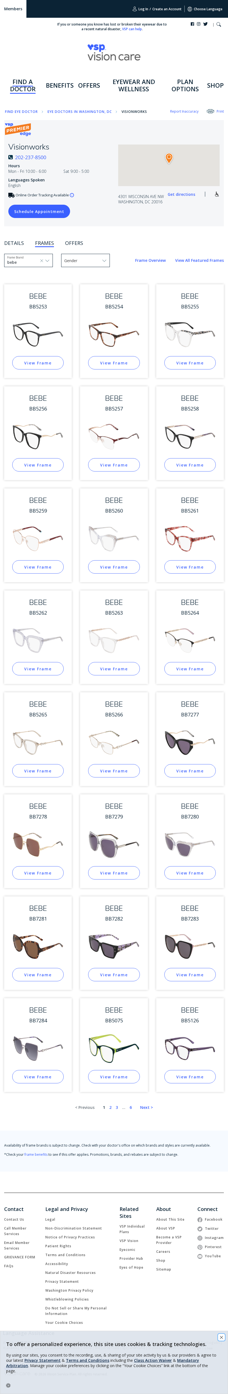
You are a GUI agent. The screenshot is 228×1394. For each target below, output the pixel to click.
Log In (143, 9)
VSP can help (132, 29)
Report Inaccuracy (184, 111)
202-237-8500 (30, 157)
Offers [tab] (74, 243)
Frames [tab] (44, 243)
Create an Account (167, 9)
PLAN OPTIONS (185, 85)
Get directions (181, 194)
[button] (218, 25)
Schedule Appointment (36, 211)
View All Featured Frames (199, 260)
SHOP (215, 85)
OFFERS (89, 85)
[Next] (146, 1107)
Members (13, 9)
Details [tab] (14, 243)
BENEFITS (60, 85)
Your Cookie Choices (64, 1322)
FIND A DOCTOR (23, 85)
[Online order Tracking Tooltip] (72, 195)
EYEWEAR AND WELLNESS (134, 85)
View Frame (38, 363)
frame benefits (36, 1154)
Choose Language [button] (208, 9)
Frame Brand (15, 257)
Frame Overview (151, 260)
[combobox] (19, 262)
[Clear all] (41, 260)
